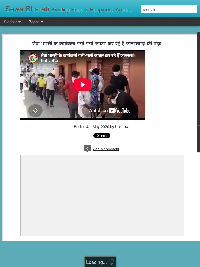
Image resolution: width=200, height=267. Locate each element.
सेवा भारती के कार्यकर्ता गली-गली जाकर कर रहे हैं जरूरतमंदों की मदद (96, 43)
